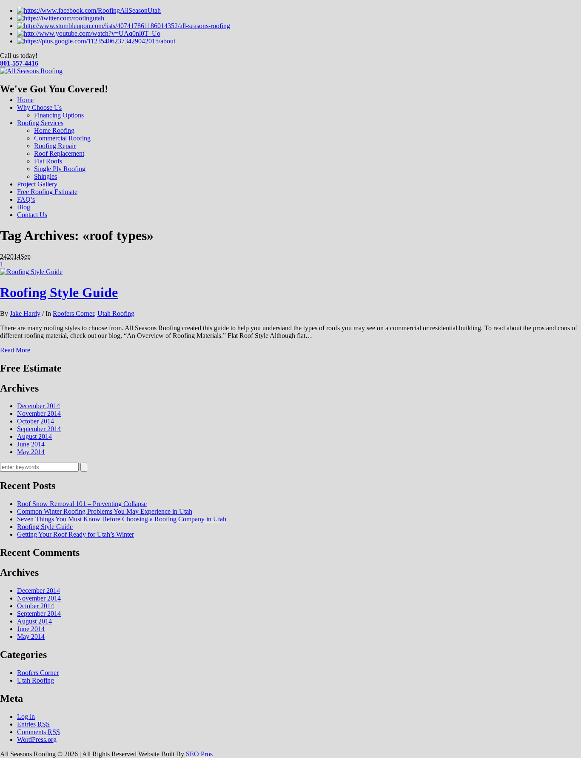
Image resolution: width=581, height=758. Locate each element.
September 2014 (39, 428)
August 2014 (34, 436)
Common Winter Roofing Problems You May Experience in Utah (104, 511)
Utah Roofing (115, 313)
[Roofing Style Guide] (31, 271)
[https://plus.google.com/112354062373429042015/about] (96, 41)
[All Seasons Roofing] (31, 70)
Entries (33, 724)
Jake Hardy (25, 313)
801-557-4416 (19, 63)
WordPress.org (37, 739)
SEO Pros (199, 754)
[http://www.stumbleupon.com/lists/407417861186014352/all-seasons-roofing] (123, 25)
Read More (15, 350)
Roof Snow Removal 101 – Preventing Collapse (82, 503)
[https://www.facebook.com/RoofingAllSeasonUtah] (89, 10)
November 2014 (39, 413)
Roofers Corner (73, 313)
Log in (26, 716)
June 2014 (31, 444)
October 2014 (35, 421)
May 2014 (31, 451)
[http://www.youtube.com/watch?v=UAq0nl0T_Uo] (88, 33)
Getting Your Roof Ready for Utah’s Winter (75, 534)
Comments (38, 731)
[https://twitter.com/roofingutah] (60, 18)
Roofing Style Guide (59, 292)
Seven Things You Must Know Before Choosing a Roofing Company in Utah (121, 519)
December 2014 (38, 405)
